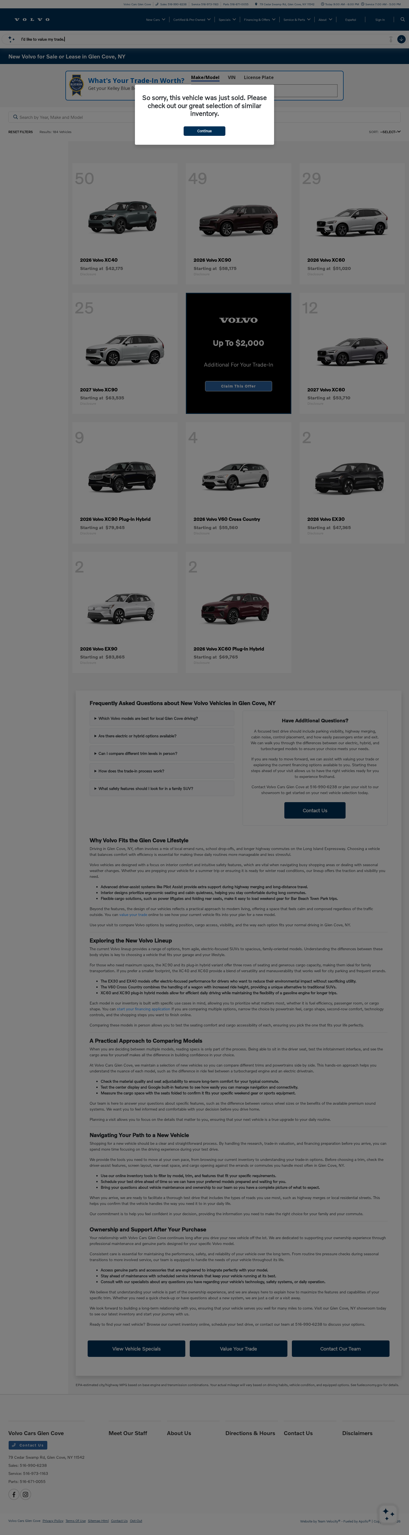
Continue (204, 131)
